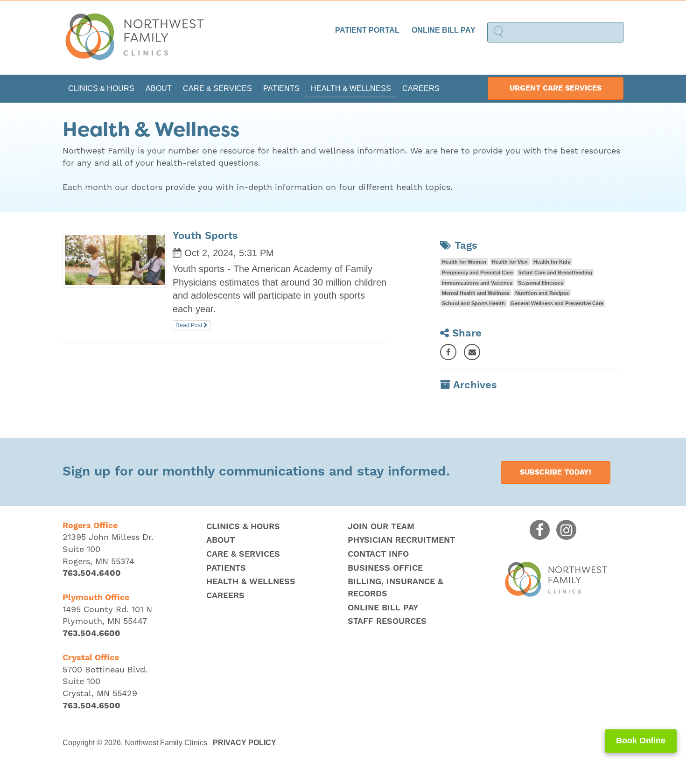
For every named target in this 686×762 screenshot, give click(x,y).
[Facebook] (448, 352)
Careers (421, 88)
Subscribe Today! (555, 472)
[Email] (472, 352)
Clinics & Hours (101, 88)
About (159, 88)
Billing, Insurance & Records (395, 587)
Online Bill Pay (444, 30)
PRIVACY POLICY (244, 743)
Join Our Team (381, 526)
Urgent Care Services (556, 88)
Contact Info (378, 554)
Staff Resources (387, 621)
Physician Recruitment (401, 540)
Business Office (385, 568)
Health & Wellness (351, 88)
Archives (475, 385)
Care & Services (217, 88)
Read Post (189, 325)
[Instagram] (566, 530)
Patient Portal (367, 30)
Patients (281, 88)
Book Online (640, 740)
